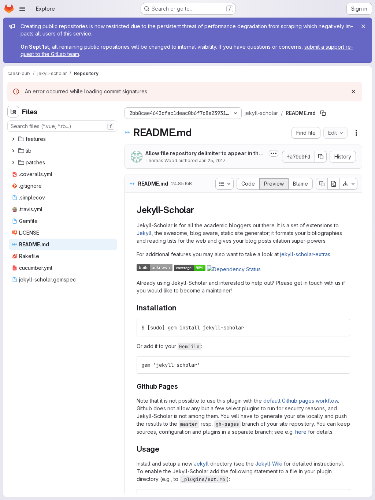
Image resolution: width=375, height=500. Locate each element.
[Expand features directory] (13, 139)
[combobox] (62, 126)
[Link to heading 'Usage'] (163, 449)
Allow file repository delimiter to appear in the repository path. (205, 153)
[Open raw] (333, 184)
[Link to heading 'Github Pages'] (181, 386)
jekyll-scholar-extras (305, 254)
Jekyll (144, 233)
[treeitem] (63, 139)
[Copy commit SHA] (321, 157)
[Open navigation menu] (22, 9)
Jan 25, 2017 (212, 160)
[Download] (348, 184)
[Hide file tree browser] (13, 111)
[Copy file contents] (321, 184)
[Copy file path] (323, 113)
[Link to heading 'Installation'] (180, 307)
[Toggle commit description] (273, 153)
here (301, 432)
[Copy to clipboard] (341, 327)
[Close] (363, 26)
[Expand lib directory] (13, 150)
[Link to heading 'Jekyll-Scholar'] (199, 210)
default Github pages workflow (300, 401)
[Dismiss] (353, 91)
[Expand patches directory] (13, 162)
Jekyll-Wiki (268, 463)
